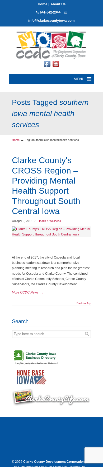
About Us (57, 4)
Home (42, 4)
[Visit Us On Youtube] (56, 67)
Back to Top (84, 303)
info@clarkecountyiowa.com (51, 21)
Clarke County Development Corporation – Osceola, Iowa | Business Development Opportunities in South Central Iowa (51, 44)
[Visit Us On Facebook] (47, 67)
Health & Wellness (49, 221)
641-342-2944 (50, 12)
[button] (79, 79)
